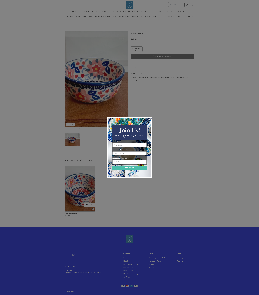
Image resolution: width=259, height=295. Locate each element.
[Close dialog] (150, 119)
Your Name (116, 141)
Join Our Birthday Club (121, 158)
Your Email (116, 150)
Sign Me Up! (129, 167)
